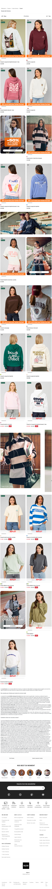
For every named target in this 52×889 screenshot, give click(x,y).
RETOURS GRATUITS (22, 806)
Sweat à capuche (31, 62)
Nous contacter (43, 817)
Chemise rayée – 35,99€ (7, 488)
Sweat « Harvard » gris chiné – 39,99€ (10, 230)
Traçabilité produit (18, 829)
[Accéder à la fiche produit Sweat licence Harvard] (39, 304)
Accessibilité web (18, 831)
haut (30, 713)
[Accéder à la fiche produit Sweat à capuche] (39, 38)
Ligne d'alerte (17, 837)
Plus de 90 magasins (38, 806)
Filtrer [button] (5, 16)
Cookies (31, 882)
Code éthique (17, 834)
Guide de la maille (44, 845)
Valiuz (37, 882)
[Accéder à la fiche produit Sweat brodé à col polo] (12, 401)
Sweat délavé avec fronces (7, 585)
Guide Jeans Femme (45, 843)
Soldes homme (5, 849)
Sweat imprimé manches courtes (8, 279)
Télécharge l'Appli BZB (46, 806)
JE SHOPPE (12, 150)
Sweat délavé (30, 633)
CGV (10, 882)
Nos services (43, 830)
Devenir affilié (5, 831)
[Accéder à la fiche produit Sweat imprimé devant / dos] (12, 86)
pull (27, 702)
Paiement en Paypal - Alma (6, 807)
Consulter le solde (31, 820)
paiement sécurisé (30, 806)
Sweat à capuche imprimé (33, 206)
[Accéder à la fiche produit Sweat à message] (12, 304)
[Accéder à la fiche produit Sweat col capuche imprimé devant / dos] (39, 401)
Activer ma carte (31, 823)
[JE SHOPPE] (12, 134)
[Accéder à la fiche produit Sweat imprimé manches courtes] (12, 256)
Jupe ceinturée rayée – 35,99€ (8, 490)
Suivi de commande (44, 827)
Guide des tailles (44, 837)
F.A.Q (41, 820)
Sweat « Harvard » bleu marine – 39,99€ (10, 232)
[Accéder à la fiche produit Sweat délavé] (39, 610)
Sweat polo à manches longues (34, 158)
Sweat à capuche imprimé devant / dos (9, 62)
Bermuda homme (6, 857)
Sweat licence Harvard (32, 328)
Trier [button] (49, 16)
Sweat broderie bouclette (6, 681)
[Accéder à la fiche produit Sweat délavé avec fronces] (12, 562)
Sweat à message (4, 328)
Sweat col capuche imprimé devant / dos (36, 424)
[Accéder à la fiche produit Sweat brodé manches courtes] (12, 514)
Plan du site (47, 884)
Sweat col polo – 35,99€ (7, 486)
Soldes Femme (5, 846)
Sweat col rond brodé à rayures (34, 537)
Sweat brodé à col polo (6, 424)
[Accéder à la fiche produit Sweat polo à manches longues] (39, 135)
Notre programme (18, 817)
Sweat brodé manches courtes (7, 537)
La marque (4, 817)
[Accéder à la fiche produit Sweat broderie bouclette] (12, 658)
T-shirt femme (5, 851)
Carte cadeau (30, 817)
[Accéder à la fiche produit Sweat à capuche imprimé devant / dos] (12, 38)
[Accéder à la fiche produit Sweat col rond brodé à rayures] (39, 514)
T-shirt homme (5, 854)
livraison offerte (14, 806)
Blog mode (4, 838)
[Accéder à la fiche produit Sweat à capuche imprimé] (39, 183)
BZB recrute (5, 829)
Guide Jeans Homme (45, 840)
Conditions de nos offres (4, 884)
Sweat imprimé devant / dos (7, 110)
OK (43, 788)
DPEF (42, 882)
